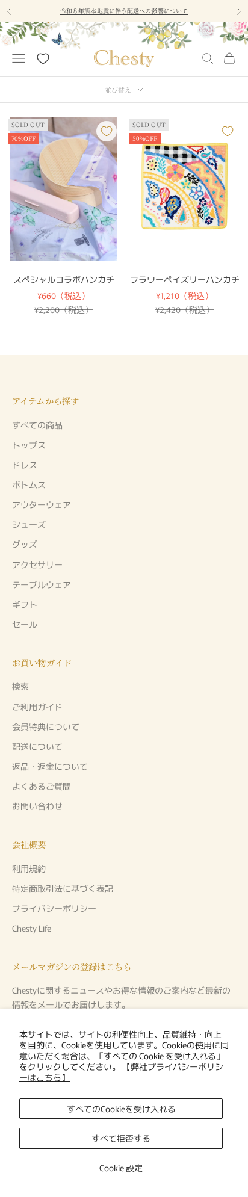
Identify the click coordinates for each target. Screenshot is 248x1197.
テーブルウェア (41, 584)
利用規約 (29, 868)
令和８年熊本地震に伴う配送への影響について (124, 10)
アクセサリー (37, 564)
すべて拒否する (120, 1138)
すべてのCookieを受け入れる (121, 1109)
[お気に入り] (43, 58)
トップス (29, 445)
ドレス (24, 465)
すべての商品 (37, 425)
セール (24, 624)
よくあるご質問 (41, 786)
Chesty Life (31, 928)
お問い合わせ (37, 806)
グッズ (24, 544)
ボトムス (29, 484)
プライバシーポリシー (54, 908)
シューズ (29, 524)
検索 (20, 686)
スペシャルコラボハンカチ (63, 279)
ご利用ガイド (37, 707)
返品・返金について (50, 766)
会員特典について (45, 726)
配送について (37, 746)
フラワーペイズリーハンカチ (185, 279)
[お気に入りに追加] (106, 131)
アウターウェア (41, 504)
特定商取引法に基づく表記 (62, 888)
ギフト (24, 604)
